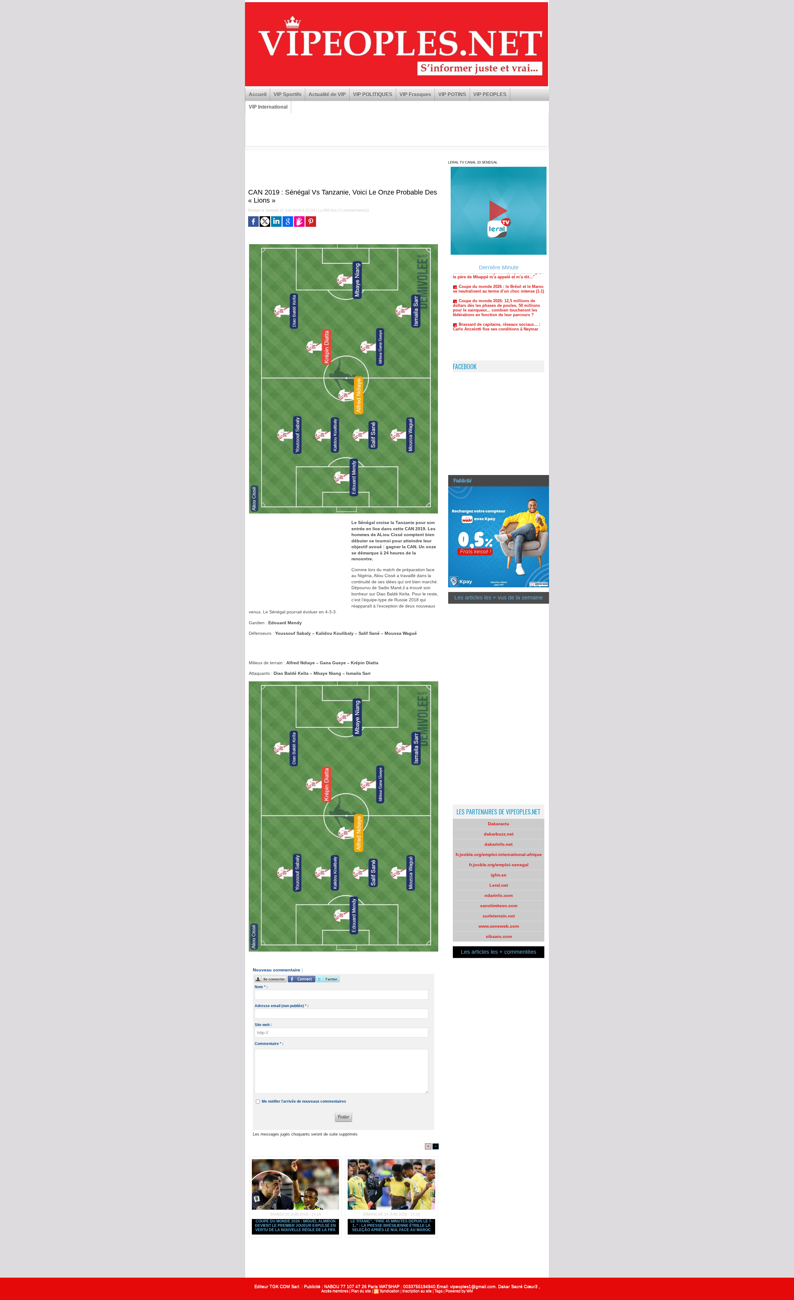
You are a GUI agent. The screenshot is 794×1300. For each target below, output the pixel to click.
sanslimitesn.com (498, 905)
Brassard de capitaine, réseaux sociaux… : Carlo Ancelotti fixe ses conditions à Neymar (496, 293)
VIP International (268, 107)
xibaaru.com (499, 936)
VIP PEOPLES (489, 94)
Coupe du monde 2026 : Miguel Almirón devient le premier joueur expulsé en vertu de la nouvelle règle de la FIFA (295, 1225)
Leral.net (498, 885)
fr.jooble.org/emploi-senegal (499, 864)
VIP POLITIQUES (372, 94)
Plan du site (361, 1291)
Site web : (263, 1025)
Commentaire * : (269, 1044)
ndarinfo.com (498, 895)
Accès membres (334, 1291)
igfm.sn (498, 874)
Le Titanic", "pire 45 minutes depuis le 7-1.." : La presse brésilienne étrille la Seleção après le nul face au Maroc (391, 1225)
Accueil (257, 94)
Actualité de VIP (327, 94)
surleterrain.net (499, 915)
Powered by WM (459, 1291)
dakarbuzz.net (499, 834)
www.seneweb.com (499, 926)
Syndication (389, 1291)
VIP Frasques (415, 94)
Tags (439, 1291)
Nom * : (261, 987)
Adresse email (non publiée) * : (282, 1006)
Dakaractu (498, 823)
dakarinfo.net (498, 844)
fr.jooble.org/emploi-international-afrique (499, 854)
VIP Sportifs (287, 94)
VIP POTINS (452, 94)
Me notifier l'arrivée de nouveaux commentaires (304, 1101)
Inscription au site (417, 1291)
